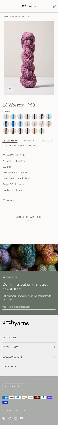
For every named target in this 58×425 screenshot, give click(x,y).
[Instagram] (15, 418)
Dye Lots (47, 140)
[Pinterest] (9, 418)
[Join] (51, 306)
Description (9, 140)
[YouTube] (21, 418)
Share (10, 200)
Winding (29, 140)
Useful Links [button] (10, 347)
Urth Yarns (12, 410)
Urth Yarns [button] (9, 337)
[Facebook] (3, 418)
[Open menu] (7, 6)
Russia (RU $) (12, 386)
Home (5, 16)
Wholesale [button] (9, 366)
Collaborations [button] (12, 357)
